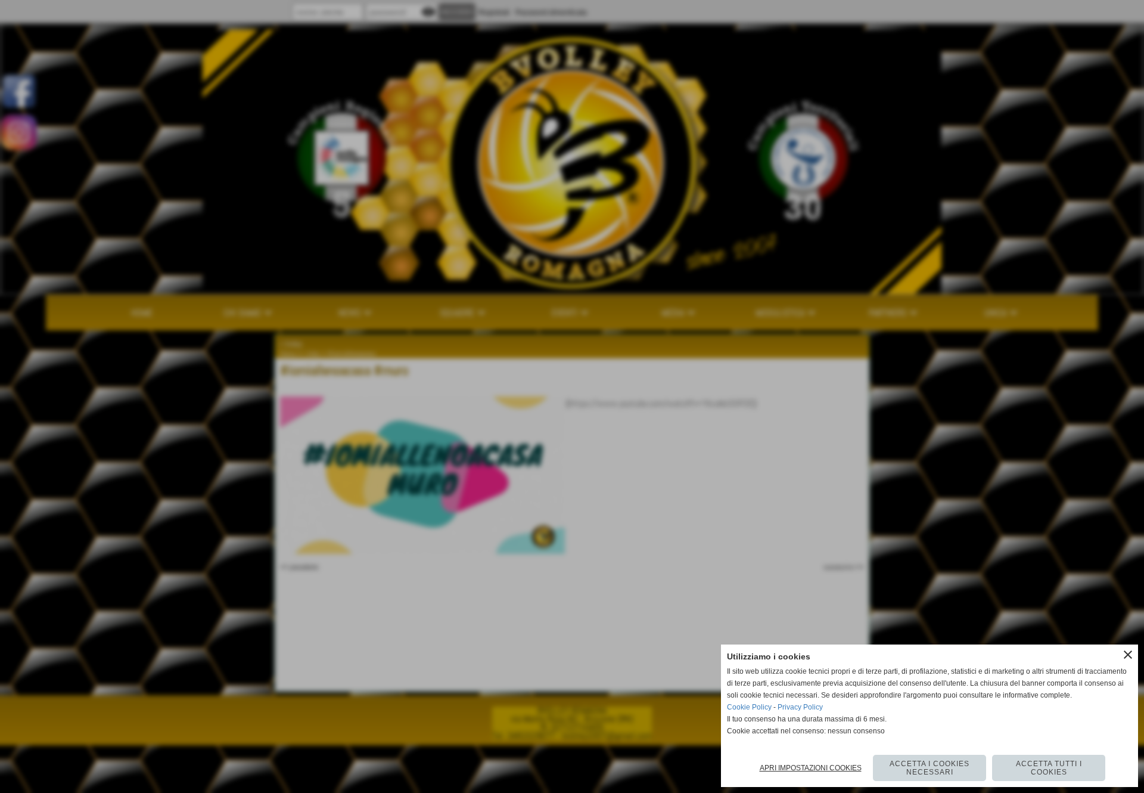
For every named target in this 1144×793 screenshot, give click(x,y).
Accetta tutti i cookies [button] (1049, 768)
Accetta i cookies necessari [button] (929, 768)
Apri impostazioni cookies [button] (811, 768)
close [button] (1128, 655)
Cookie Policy (749, 707)
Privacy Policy (800, 707)
